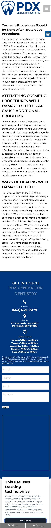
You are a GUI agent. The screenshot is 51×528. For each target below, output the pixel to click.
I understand (25, 521)
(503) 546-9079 (24, 309)
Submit (5, 407)
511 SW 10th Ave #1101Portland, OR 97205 (24, 324)
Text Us (39, 525)
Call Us (13, 525)
